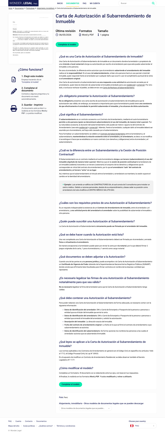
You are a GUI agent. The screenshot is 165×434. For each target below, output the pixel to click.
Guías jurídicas (29, 426)
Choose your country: (137, 421)
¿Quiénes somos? (46, 426)
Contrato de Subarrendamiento (112, 134)
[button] (109, 408)
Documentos (72, 3)
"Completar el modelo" (30, 82)
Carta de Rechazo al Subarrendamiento (118, 88)
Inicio (60, 3)
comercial (141, 85)
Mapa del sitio (13, 426)
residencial (131, 85)
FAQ (84, 3)
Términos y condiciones (66, 426)
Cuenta (18, 421)
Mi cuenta (95, 3)
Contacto (28, 421)
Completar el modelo (67, 44)
